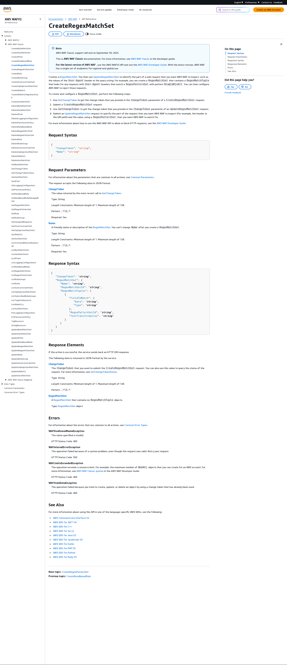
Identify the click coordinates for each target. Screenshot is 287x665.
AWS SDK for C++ (62, 526)
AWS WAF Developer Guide (152, 64)
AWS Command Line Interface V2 (71, 517)
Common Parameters (142, 177)
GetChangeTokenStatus (103, 371)
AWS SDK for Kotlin (63, 543)
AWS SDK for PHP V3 (64, 548)
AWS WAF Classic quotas (90, 470)
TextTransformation (84, 316)
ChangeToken (65, 148)
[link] (89, 18)
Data (78, 301)
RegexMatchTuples (74, 290)
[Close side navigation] (40, 19)
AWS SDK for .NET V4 (64, 522)
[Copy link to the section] (46, 135)
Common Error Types (135, 425)
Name (60, 151)
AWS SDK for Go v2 (63, 530)
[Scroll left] (77, 9)
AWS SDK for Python (64, 552)
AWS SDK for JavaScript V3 (68, 539)
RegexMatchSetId (73, 287)
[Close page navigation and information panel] (281, 44)
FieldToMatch (79, 298)
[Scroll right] (154, 9)
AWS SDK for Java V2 (64, 535)
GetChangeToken (67, 100)
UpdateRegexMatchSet (106, 76)
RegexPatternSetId (83, 312)
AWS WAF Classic (140, 58)
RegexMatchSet (68, 76)
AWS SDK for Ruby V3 (65, 556)
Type (78, 305)
